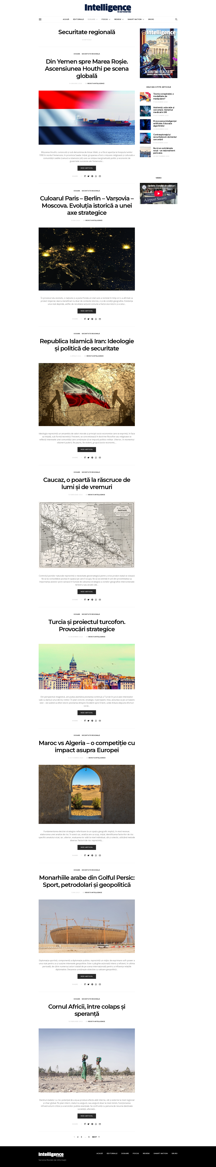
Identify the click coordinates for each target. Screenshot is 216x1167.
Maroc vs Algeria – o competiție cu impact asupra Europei (87, 746)
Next (94, 1137)
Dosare (91, 19)
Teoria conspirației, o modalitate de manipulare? (163, 96)
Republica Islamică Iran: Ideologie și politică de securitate (87, 344)
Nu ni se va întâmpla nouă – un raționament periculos (164, 150)
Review (117, 19)
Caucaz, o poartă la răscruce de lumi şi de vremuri (86, 483)
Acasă (66, 19)
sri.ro (151, 19)
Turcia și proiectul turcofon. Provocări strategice (86, 625)
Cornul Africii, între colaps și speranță (86, 1010)
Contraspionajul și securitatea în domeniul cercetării (164, 137)
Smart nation (135, 19)
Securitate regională (91, 54)
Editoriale (78, 19)
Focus (105, 19)
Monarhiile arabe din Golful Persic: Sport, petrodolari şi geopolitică (86, 881)
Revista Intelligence (96, 83)
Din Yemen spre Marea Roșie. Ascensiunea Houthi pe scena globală (86, 68)
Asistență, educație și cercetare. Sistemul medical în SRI (163, 109)
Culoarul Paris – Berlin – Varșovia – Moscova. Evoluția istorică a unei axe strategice (87, 205)
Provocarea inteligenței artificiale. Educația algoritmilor (164, 123)
